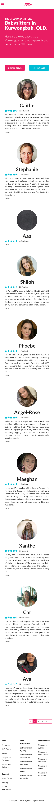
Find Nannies (44, 741)
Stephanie (27, 169)
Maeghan (27, 479)
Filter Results (15, 67)
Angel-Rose (27, 412)
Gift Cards (6, 749)
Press (4, 753)
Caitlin (27, 105)
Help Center (7, 778)
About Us (6, 745)
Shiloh (27, 282)
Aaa (27, 236)
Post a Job (40, 67)
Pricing (5, 782)
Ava (27, 679)
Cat (27, 612)
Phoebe (27, 346)
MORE (8, 132)
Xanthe (27, 546)
